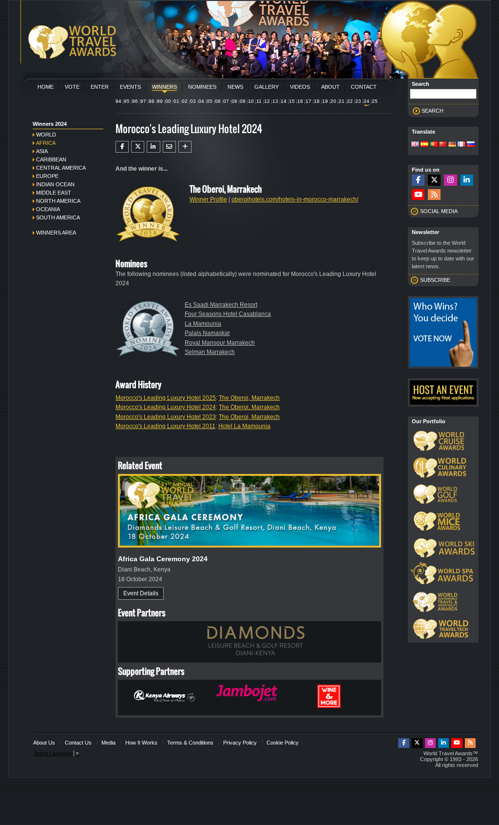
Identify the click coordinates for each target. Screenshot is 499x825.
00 (168, 101)
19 (325, 101)
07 (226, 101)
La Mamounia (203, 323)
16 (300, 101)
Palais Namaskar (207, 333)
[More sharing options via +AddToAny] (185, 146)
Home (46, 87)
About (330, 87)
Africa (46, 143)
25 (375, 101)
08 (234, 101)
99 (160, 101)
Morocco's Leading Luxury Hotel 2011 (165, 426)
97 (143, 101)
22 (350, 101)
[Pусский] (471, 144)
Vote (72, 87)
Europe (47, 176)
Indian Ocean (55, 184)
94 (118, 101)
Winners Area (56, 233)
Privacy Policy (240, 743)
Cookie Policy (283, 743)
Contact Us (78, 743)
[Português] (434, 144)
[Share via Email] (169, 146)
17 (308, 101)
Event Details (140, 593)
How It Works (141, 743)
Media (108, 743)
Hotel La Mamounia (244, 426)
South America (58, 217)
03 (193, 101)
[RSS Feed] (434, 194)
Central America (61, 168)
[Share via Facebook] (122, 146)
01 (176, 101)
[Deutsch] (452, 144)
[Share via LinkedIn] (153, 146)
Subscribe (435, 280)
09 (243, 101)
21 (342, 101)
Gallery (266, 87)
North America (58, 201)
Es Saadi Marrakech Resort (221, 304)
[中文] (443, 144)
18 (317, 101)
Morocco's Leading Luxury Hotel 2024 (165, 407)
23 (358, 101)
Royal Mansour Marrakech (220, 342)
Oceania (48, 209)
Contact (364, 87)
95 (127, 101)
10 (251, 101)
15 (292, 101)
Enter (100, 87)
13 (275, 101)
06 (218, 101)
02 (185, 101)
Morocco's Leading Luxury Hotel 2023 (165, 416)
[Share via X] (138, 146)
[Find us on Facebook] (418, 180)
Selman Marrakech (210, 352)
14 (284, 101)
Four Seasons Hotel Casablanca (228, 314)
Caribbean (51, 159)
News (235, 87)
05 (209, 101)
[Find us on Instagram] (450, 180)
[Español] (424, 144)
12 (267, 101)
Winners (164, 87)
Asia (42, 151)
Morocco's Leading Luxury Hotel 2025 (165, 397)
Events (130, 87)
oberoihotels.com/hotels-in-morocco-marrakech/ (294, 199)
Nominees (202, 87)
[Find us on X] (434, 180)
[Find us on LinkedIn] (467, 180)
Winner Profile (208, 199)
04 (201, 101)
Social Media (439, 211)
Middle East (53, 193)
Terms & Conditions (190, 743)
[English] (415, 144)
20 (333, 101)
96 (135, 101)
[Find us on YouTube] (418, 194)
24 (366, 101)
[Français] (461, 144)
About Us (44, 743)
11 (259, 101)
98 (151, 101)
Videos (300, 87)
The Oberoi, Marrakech (249, 397)
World (46, 135)
